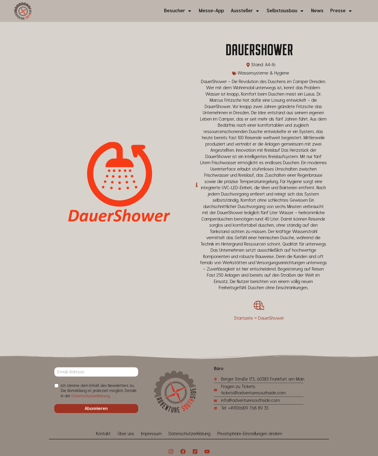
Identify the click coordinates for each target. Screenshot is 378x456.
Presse (338, 10)
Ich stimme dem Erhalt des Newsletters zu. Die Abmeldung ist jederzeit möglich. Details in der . (98, 391)
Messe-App (211, 10)
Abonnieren (96, 409)
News (317, 10)
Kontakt (103, 434)
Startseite (243, 318)
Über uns (126, 434)
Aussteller (242, 10)
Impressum (151, 434)
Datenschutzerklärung (91, 396)
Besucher (174, 10)
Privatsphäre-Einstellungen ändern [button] (249, 434)
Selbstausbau (282, 10)
